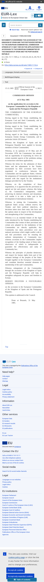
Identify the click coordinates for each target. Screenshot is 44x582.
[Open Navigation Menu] (4, 25)
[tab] (22, 72)
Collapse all (38, 68)
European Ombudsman (9, 522)
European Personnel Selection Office (14, 530)
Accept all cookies (15, 570)
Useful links (6, 410)
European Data (7, 418)
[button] (22, 580)
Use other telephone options (11, 458)
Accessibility (6, 394)
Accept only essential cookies (20, 576)
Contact (5, 379)
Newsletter (6, 408)
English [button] (39, 10)
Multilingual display (12, 77)
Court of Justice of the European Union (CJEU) (17, 505)
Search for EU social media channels (14, 471)
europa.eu (17, 446)
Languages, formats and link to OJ (17, 72)
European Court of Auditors (11, 510)
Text (6, 82)
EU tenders (6, 421)
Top (6, 347)
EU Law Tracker (7, 435)
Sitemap (5, 381)
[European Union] (7, 443)
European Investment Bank (11, 520)
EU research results (8, 423)
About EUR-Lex (7, 405)
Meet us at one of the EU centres (13, 463)
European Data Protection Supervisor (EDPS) (17, 525)
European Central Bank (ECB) (11, 507)
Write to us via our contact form (12, 460)
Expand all (28, 68)
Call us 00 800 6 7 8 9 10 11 (11, 455)
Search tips (15, 30)
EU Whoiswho (6, 426)
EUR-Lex (9, 14)
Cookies (5, 487)
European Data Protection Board (12, 527)
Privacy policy (6, 482)
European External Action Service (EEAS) (15, 512)
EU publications (7, 428)
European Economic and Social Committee (16, 515)
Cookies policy (7, 392)
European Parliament (9, 495)
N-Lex (4, 433)
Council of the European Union (12, 500)
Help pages (6, 376)
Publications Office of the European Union (16, 532)
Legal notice (6, 389)
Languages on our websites (11, 479)
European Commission (9, 503)
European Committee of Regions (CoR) (15, 517)
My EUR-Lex (30, 10)
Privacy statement (8, 397)
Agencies (5, 534)
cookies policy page (16, 557)
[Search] (40, 25)
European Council (8, 498)
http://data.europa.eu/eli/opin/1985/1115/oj (21, 65)
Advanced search (36, 32)
